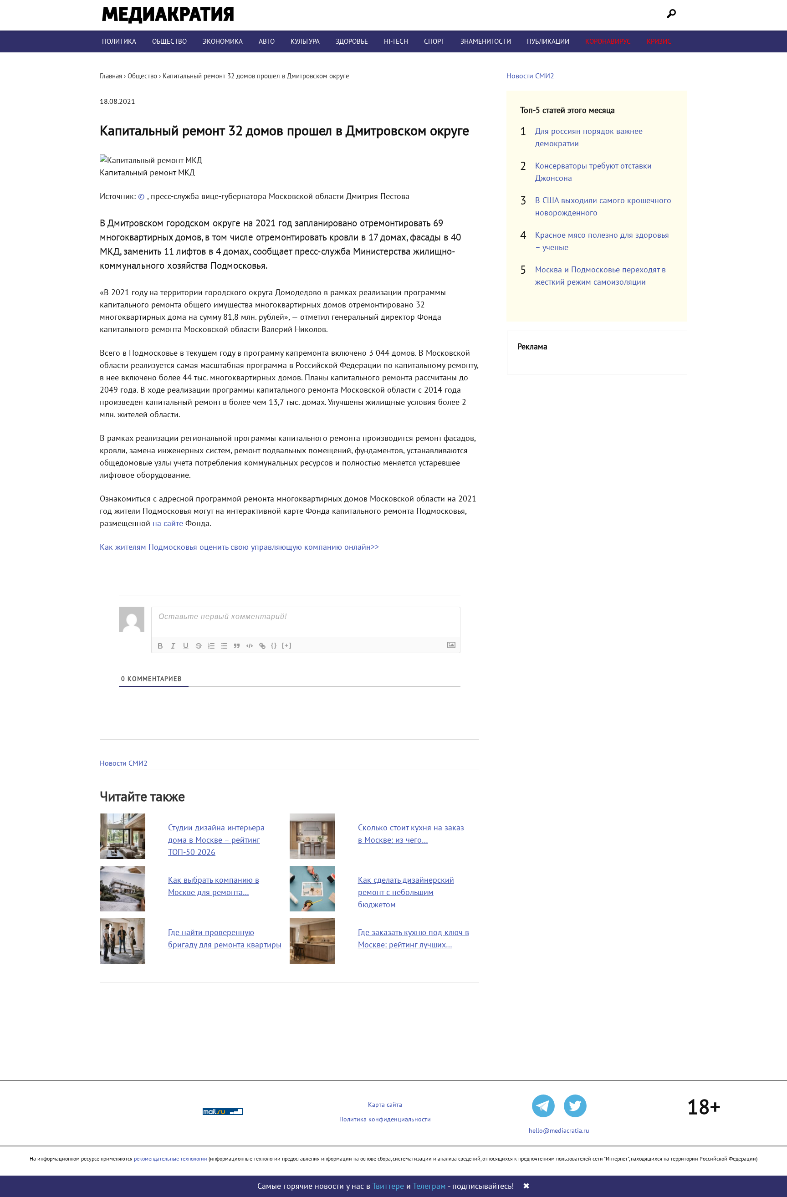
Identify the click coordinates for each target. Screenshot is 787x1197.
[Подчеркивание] (185, 645)
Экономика (223, 41)
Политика (119, 41)
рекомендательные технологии (170, 1159)
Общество (169, 41)
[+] (287, 645)
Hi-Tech (396, 41)
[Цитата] (236, 645)
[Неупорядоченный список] (224, 645)
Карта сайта (385, 1105)
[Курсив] (173, 645)
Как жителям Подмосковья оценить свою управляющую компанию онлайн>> (239, 547)
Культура (305, 41)
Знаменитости (485, 41)
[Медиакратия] (168, 15)
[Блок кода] (249, 645)
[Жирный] (160, 645)
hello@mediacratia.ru (559, 1131)
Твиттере (388, 1186)
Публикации (548, 41)
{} (274, 645)
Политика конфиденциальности (385, 1119)
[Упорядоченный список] (211, 645)
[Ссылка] (262, 645)
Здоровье (352, 41)
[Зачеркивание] (198, 645)
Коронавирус (608, 41)
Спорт (434, 41)
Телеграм (429, 1186)
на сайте (168, 523)
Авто (267, 41)
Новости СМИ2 (124, 763)
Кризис (659, 41)
